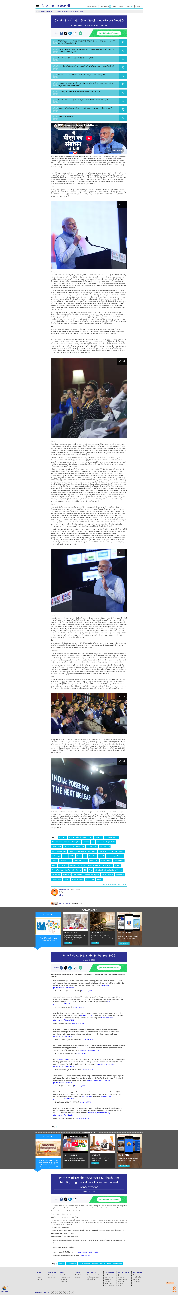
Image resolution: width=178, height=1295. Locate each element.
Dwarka (54, 860)
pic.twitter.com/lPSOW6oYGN (63, 1099)
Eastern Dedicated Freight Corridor (111, 851)
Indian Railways (106, 860)
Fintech (66, 879)
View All (68, 943)
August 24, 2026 (87, 991)
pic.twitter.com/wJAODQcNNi (63, 1066)
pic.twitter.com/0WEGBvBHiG (63, 1036)
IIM (85, 856)
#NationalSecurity (103, 1112)
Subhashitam (71, 1263)
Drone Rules (120, 874)
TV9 (90, 837)
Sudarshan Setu (65, 860)
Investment (80, 846)
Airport (101, 856)
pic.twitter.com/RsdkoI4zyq (62, 1082)
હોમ (37, 11)
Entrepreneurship (98, 1263)
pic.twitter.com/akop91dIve (89, 1050)
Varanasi (120, 856)
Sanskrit (61, 1263)
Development (119, 860)
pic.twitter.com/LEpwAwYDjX (63, 1020)
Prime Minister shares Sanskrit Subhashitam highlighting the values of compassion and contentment (89, 1182)
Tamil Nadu (63, 865)
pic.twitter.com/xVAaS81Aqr (63, 1004)
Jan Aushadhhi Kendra (73, 870)
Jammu (65, 856)
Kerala (54, 865)
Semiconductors (107, 874)
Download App (124, 944)
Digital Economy (77, 879)
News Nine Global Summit (78, 837)
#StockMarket (106, 1096)
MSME (83, 865)
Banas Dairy (111, 856)
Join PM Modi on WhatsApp (109, 33)
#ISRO (103, 1064)
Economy (86, 842)
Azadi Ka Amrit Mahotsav (61, 842)
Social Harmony (84, 1263)
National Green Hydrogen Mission (100, 865)
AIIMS (72, 856)
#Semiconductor (107, 1017)
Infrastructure (104, 846)
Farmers (117, 865)
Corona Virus (56, 846)
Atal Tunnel (92, 851)
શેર (63, 895)
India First (100, 842)
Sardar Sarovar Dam (59, 851)
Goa (94, 856)
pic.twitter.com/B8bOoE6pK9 (63, 987)
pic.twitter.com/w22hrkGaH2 (88, 1252)
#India (97, 1080)
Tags (53, 837)
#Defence (105, 985)
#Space (98, 1064)
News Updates (46, 11)
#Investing (91, 1080)
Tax (72, 846)
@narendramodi (86, 1015)
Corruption (76, 842)
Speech (99, 879)
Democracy (98, 837)
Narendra (56, 6)
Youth (85, 860)
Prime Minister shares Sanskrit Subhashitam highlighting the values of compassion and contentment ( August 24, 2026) (48, 1163)
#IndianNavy (92, 1112)
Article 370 (67, 874)
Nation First (56, 874)
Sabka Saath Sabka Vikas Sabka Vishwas (108, 870)
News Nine (62, 837)
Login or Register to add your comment (114, 884)
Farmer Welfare (57, 870)
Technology (56, 856)
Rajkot (79, 856)
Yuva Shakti (94, 860)
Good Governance (111, 837)
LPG (85, 870)
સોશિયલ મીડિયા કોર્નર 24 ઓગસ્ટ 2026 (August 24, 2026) (48, 939)
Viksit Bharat (89, 879)
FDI (93, 842)
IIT (90, 856)
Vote (90, 870)
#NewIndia (110, 1064)
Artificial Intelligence (91, 874)
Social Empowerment (114, 1263)
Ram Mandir (77, 874)
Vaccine (66, 846)
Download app (5, 1291)
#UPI (109, 1001)
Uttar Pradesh (92, 846)
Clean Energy (56, 879)
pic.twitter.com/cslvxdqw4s (62, 1115)
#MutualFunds (105, 1080)
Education (77, 860)
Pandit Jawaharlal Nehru (77, 851)
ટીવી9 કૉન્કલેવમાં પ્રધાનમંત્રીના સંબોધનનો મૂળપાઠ (89, 20)
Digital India (110, 842)
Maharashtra (74, 865)
